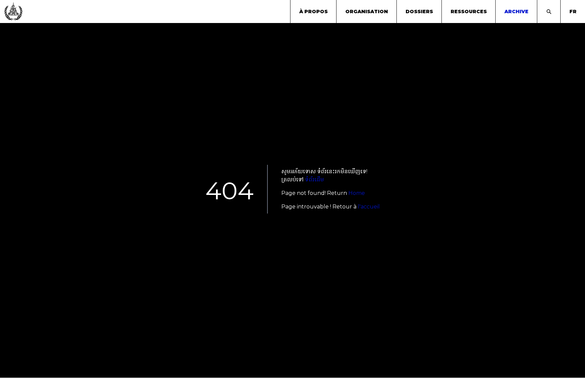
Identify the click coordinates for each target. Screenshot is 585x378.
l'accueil (369, 206)
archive (516, 11)
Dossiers (419, 11)
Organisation (366, 11)
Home (356, 193)
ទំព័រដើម (314, 179)
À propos (313, 11)
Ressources (469, 11)
